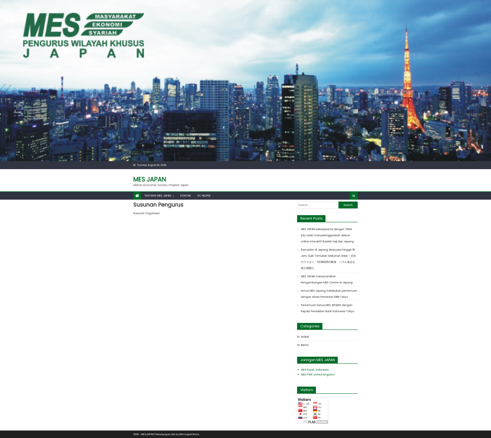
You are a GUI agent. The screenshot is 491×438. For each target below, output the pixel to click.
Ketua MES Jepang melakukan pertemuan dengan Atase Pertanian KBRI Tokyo (329, 294)
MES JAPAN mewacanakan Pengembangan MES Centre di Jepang (327, 279)
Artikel (305, 337)
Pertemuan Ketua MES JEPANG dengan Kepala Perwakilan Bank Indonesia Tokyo (327, 308)
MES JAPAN (149, 179)
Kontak (185, 196)
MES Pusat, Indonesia (315, 370)
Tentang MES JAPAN (157, 196)
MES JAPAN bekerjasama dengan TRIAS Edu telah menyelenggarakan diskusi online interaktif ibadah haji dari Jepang (327, 235)
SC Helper (203, 196)
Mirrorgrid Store (189, 434)
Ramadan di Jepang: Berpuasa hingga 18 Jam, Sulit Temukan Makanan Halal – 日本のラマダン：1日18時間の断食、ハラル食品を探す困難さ (328, 259)
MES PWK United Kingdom (318, 374)
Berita (305, 345)
